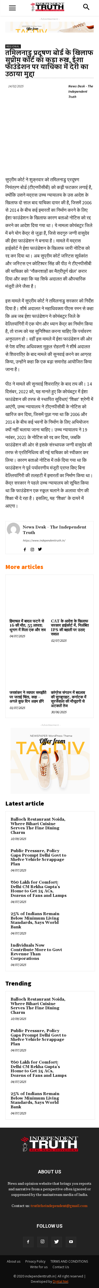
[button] (86, 7)
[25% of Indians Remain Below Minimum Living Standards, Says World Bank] (79, 921)
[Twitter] (56, 1242)
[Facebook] (28, 1242)
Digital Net (60, 1281)
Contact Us (61, 1267)
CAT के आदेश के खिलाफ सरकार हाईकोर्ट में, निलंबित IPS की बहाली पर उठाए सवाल (70, 628)
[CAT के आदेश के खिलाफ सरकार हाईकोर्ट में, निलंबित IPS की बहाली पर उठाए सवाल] (70, 598)
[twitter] (40, 549)
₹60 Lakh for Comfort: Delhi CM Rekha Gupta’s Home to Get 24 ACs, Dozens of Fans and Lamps (39, 889)
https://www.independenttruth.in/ (44, 540)
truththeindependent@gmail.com (59, 1206)
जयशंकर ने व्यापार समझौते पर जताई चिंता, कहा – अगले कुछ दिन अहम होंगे (28, 697)
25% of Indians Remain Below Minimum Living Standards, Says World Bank (35, 920)
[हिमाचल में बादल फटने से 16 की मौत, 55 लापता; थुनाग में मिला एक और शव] (29, 598)
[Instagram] (42, 1242)
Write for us (39, 1267)
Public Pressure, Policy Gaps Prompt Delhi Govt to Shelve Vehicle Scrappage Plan (38, 857)
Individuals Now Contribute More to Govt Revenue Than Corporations (36, 952)
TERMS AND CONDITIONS (69, 1261)
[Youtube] (71, 1242)
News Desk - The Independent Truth (80, 91)
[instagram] (32, 549)
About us (13, 1261)
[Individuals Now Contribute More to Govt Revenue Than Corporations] (79, 952)
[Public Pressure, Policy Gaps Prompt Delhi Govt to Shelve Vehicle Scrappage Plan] (79, 858)
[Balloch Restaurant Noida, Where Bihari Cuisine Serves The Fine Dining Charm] (79, 826)
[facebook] (25, 549)
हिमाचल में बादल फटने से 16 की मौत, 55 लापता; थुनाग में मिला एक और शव (28, 625)
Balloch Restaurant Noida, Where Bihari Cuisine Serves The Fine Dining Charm (38, 826)
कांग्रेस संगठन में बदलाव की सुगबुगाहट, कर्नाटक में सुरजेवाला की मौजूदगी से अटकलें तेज (68, 699)
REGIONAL (13, 46)
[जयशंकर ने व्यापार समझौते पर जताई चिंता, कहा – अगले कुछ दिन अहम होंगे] (29, 669)
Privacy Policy (35, 1261)
